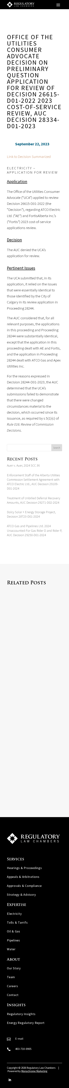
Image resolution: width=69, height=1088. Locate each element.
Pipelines (13, 940)
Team (11, 977)
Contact (12, 995)
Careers (12, 986)
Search (56, 447)
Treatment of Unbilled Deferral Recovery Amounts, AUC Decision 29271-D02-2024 (33, 774)
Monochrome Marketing (34, 1071)
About (13, 960)
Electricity (14, 914)
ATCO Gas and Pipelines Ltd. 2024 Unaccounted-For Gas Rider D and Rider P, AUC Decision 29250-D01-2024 (34, 530)
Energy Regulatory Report (26, 1023)
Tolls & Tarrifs (17, 922)
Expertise (16, 905)
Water (11, 949)
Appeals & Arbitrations (23, 877)
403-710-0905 (23, 1049)
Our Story (14, 968)
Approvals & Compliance (24, 886)
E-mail (19, 1038)
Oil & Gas (13, 931)
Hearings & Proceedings (24, 868)
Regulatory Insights (21, 1014)
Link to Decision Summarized (29, 156)
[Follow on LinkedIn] (10, 1080)
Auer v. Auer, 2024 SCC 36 (23, 465)
